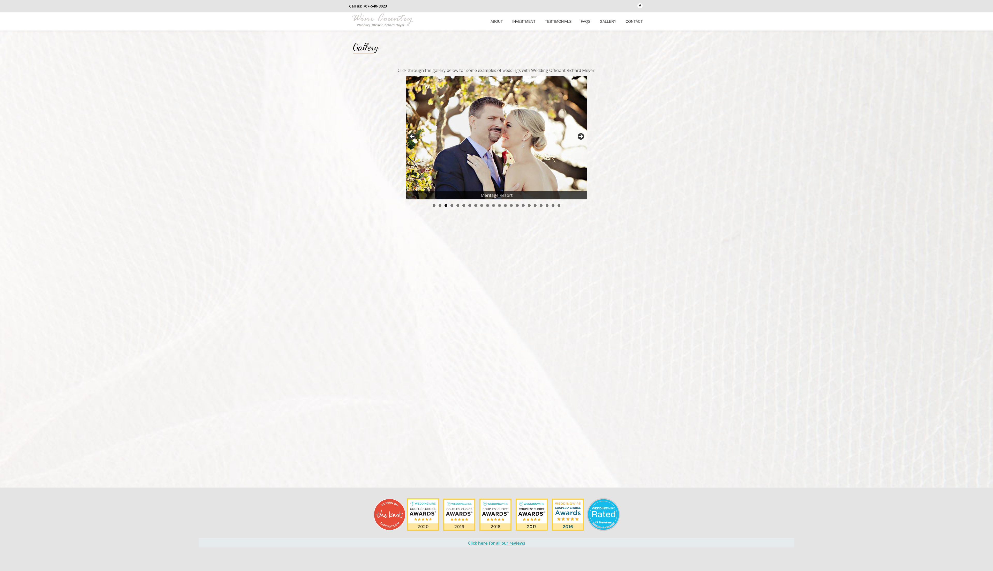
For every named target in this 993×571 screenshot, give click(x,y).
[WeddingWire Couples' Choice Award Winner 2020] (423, 514)
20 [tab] (547, 205)
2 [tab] (440, 205)
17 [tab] (529, 205)
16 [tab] (523, 205)
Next (580, 137)
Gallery (608, 21)
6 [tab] (463, 205)
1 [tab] (434, 205)
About (497, 21)
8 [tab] (475, 205)
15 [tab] (517, 205)
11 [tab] (493, 205)
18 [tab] (535, 205)
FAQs (585, 21)
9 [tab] (481, 205)
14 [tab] (511, 205)
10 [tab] (487, 205)
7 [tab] (469, 205)
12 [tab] (499, 205)
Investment (524, 21)
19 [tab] (541, 205)
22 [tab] (559, 205)
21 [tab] (553, 205)
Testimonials (558, 21)
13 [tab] (505, 205)
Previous (412, 137)
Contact (634, 21)
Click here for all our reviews (496, 543)
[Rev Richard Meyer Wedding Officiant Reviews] (568, 514)
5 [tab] (457, 205)
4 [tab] (451, 205)
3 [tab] (446, 205)
